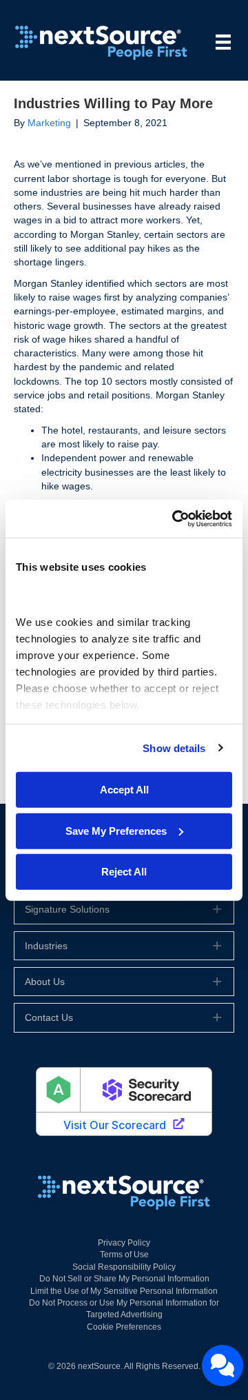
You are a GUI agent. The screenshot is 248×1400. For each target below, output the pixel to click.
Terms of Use (124, 1254)
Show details (174, 747)
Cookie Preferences (124, 1327)
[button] (124, 909)
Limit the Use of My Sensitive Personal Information (124, 1291)
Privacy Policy (124, 1243)
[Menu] (223, 42)
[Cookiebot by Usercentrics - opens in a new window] (175, 518)
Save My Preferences (116, 830)
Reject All (124, 871)
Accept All (124, 789)
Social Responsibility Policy (124, 1267)
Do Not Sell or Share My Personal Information (124, 1279)
